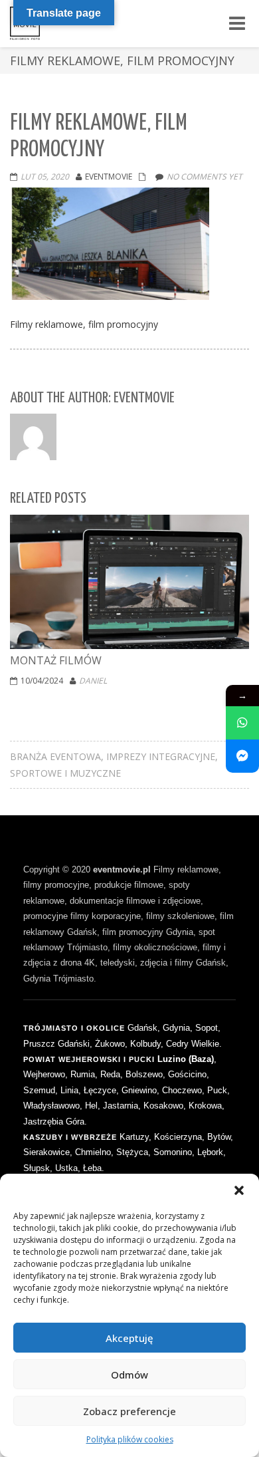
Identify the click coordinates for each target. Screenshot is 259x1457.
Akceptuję (129, 1338)
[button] (239, 1190)
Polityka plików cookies (129, 1439)
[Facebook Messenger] (242, 756)
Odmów (129, 1374)
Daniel (93, 680)
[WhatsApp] (242, 722)
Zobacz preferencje (129, 1411)
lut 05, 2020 (45, 176)
